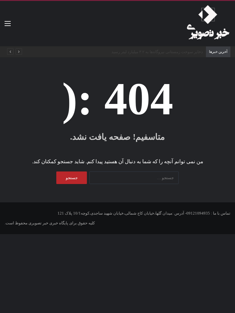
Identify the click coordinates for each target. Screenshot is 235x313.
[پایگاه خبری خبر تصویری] (207, 23)
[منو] (8, 26)
